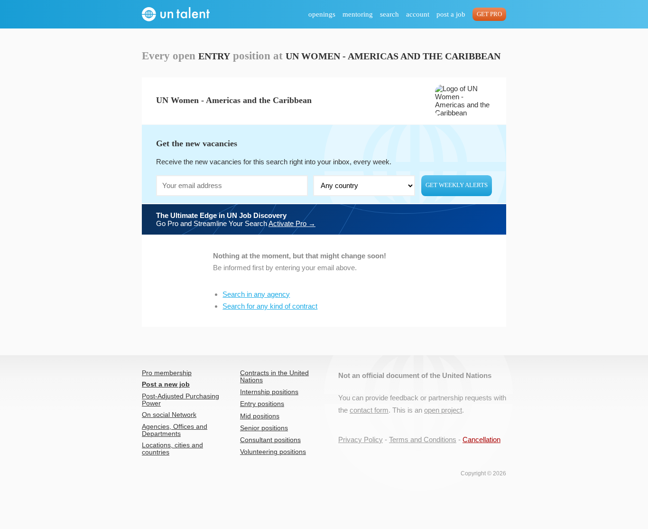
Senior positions (264, 428)
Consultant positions (270, 440)
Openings (321, 14)
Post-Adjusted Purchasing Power (180, 400)
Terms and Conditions (422, 439)
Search (389, 14)
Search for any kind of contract (269, 306)
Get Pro (489, 14)
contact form (369, 410)
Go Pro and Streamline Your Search (235, 219)
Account (417, 14)
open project (443, 410)
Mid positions (259, 416)
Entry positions (262, 403)
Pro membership (167, 373)
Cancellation (481, 439)
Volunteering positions (273, 451)
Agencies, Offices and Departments (174, 430)
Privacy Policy (360, 439)
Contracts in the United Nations (274, 376)
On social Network (169, 414)
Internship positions (269, 392)
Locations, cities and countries (172, 449)
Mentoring (358, 14)
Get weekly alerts (457, 185)
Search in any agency (256, 294)
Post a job (450, 14)
